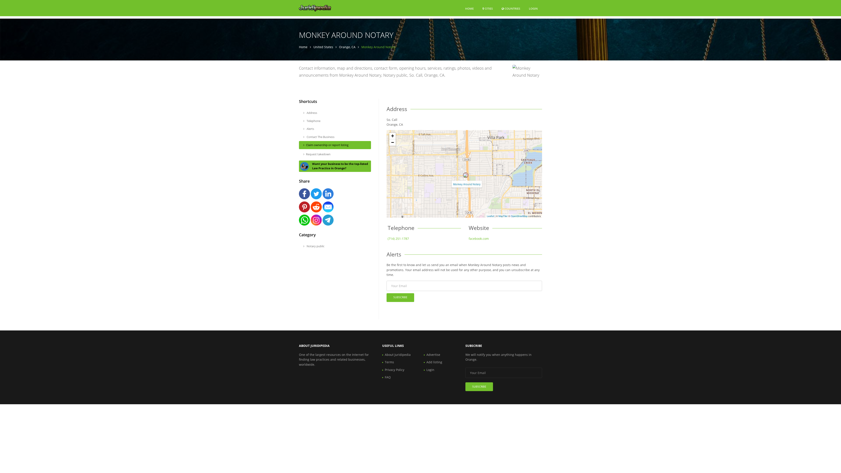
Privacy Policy (394, 370)
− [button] (392, 142)
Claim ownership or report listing (327, 145)
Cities (488, 9)
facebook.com (479, 238)
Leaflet (490, 216)
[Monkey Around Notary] (465, 175)
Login (533, 8)
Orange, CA (347, 47)
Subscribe (400, 297)
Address (311, 113)
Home (469, 9)
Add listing (434, 362)
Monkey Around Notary (467, 184)
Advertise (433, 355)
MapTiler (503, 216)
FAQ (388, 377)
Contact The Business (320, 137)
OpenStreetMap (519, 216)
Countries (512, 8)
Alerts (310, 129)
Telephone (313, 121)
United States (323, 47)
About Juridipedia (398, 355)
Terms (389, 362)
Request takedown (318, 154)
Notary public (315, 246)
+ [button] (392, 136)
